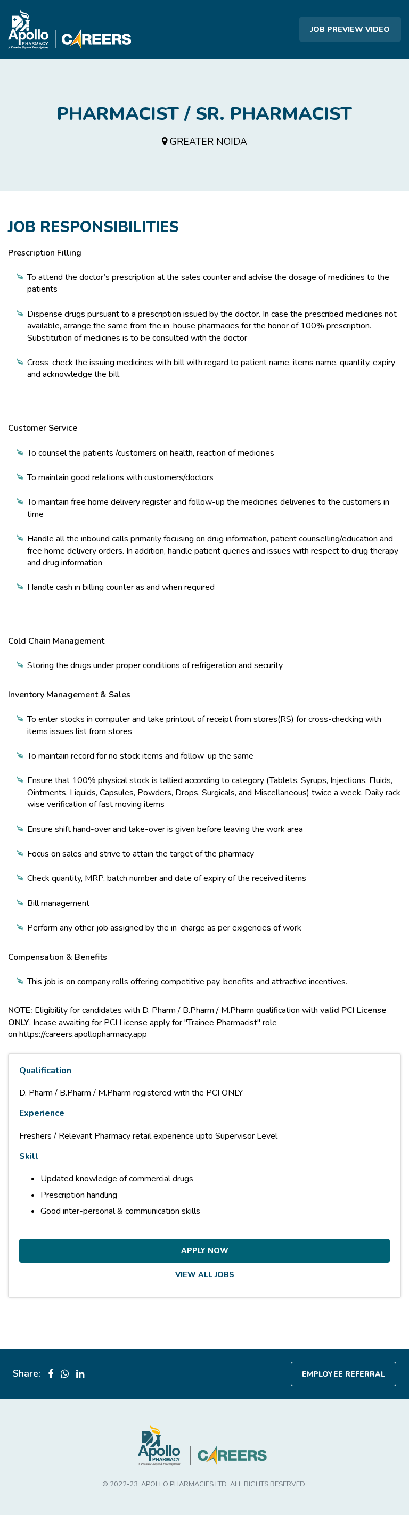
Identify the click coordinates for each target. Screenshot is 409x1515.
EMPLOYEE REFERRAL (343, 1374)
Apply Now (204, 1251)
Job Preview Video (350, 29)
